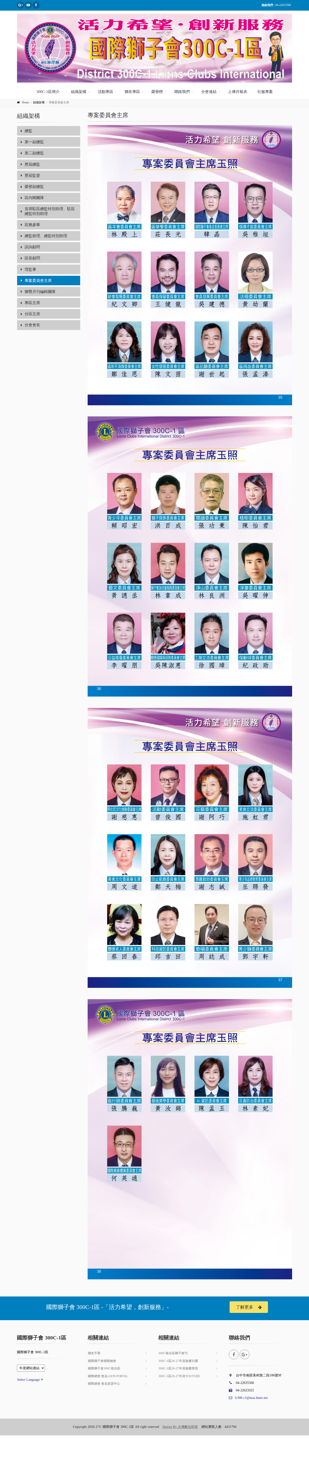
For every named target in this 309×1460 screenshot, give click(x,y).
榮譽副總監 (34, 187)
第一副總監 (34, 142)
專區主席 (32, 303)
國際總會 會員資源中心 (104, 1383)
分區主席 (32, 314)
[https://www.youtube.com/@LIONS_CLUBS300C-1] (28, 5)
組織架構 (78, 92)
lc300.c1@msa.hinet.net (251, 1398)
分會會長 (32, 325)
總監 (28, 131)
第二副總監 (34, 153)
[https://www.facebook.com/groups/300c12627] (20, 5)
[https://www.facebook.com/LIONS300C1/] (36, 5)
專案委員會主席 (38, 280)
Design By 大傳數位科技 (180, 1427)
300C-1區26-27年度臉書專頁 (178, 1368)
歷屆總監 (32, 164)
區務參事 (32, 225)
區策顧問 (32, 258)
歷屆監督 (32, 175)
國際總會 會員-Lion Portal (108, 1376)
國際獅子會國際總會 (102, 1361)
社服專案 (265, 92)
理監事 (30, 269)
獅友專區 (132, 92)
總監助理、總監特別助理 (46, 236)
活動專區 (105, 92)
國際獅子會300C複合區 (104, 1368)
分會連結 (209, 92)
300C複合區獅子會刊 (173, 1353)
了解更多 (244, 1307)
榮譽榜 (157, 92)
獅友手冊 (94, 1353)
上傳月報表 (237, 92)
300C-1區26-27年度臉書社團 (178, 1361)
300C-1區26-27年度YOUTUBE (179, 1376)
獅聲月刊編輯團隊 (40, 292)
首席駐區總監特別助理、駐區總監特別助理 (50, 211)
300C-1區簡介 (48, 92)
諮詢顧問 (32, 247)
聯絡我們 (182, 92)
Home (25, 102)
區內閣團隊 (34, 198)
